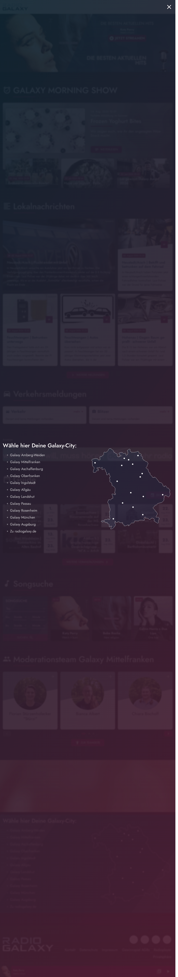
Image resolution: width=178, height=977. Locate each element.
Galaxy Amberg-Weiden (27, 455)
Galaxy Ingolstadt (22, 482)
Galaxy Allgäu (20, 489)
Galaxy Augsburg (23, 524)
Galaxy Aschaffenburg (26, 468)
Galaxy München (22, 517)
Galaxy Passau (20, 503)
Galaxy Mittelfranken (25, 462)
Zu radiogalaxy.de (23, 531)
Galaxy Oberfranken (25, 475)
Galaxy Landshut (22, 496)
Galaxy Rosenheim (23, 510)
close (169, 6)
